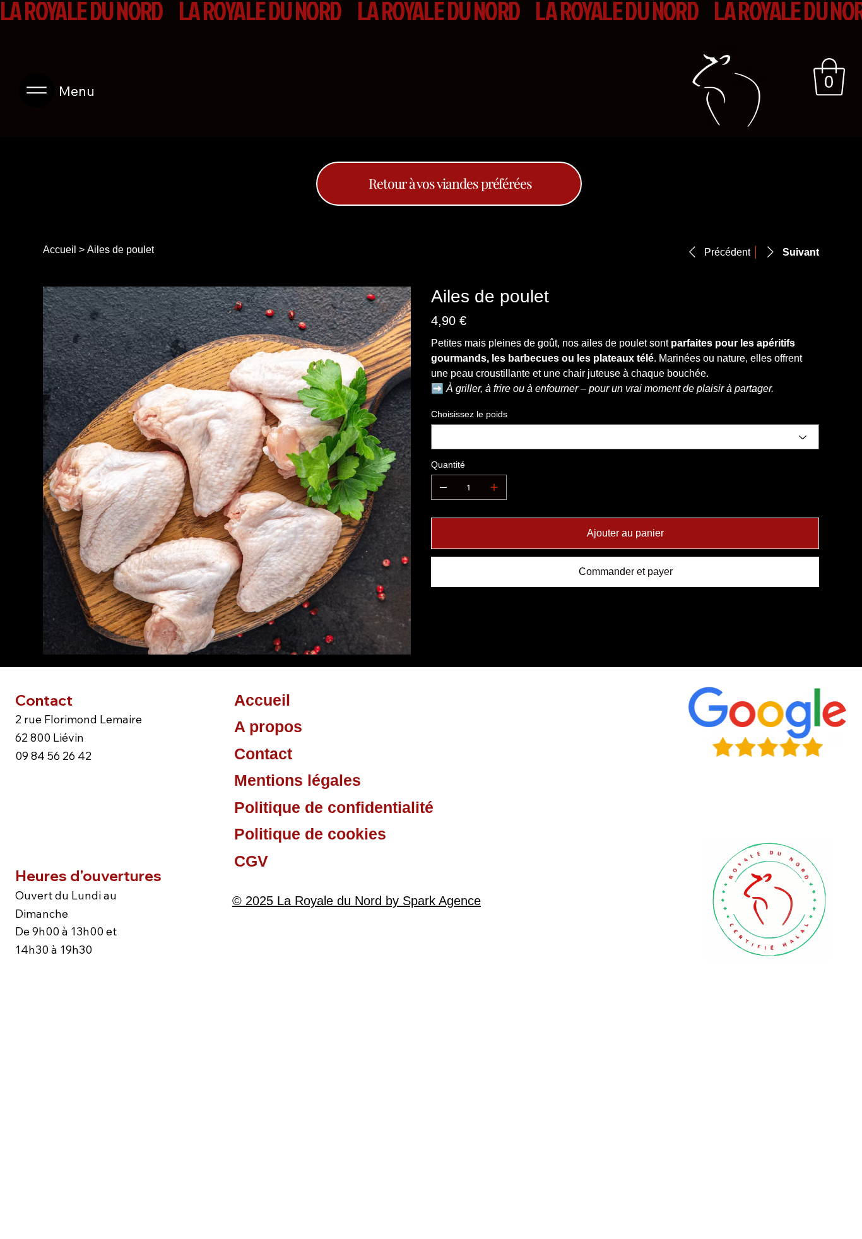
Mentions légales (297, 780)
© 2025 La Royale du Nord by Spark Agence (356, 901)
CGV (251, 861)
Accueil (262, 700)
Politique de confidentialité (334, 807)
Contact (263, 753)
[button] (829, 77)
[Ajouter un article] (494, 487)
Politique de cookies (310, 834)
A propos (268, 726)
